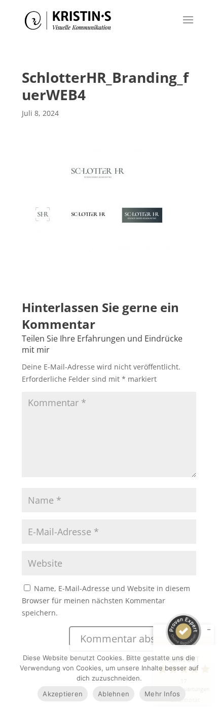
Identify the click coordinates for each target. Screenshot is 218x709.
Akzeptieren (63, 694)
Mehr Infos (162, 694)
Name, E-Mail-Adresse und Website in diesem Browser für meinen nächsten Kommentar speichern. (106, 600)
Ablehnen (113, 694)
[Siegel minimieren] (209, 630)
